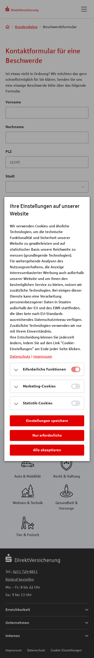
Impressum (42, 356)
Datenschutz (20, 356)
